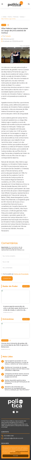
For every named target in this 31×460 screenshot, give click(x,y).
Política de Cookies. (15, 452)
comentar (7, 278)
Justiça (3, 24)
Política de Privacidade (21, 274)
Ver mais (25, 286)
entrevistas (5, 340)
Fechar (15, 456)
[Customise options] (29, 4)
